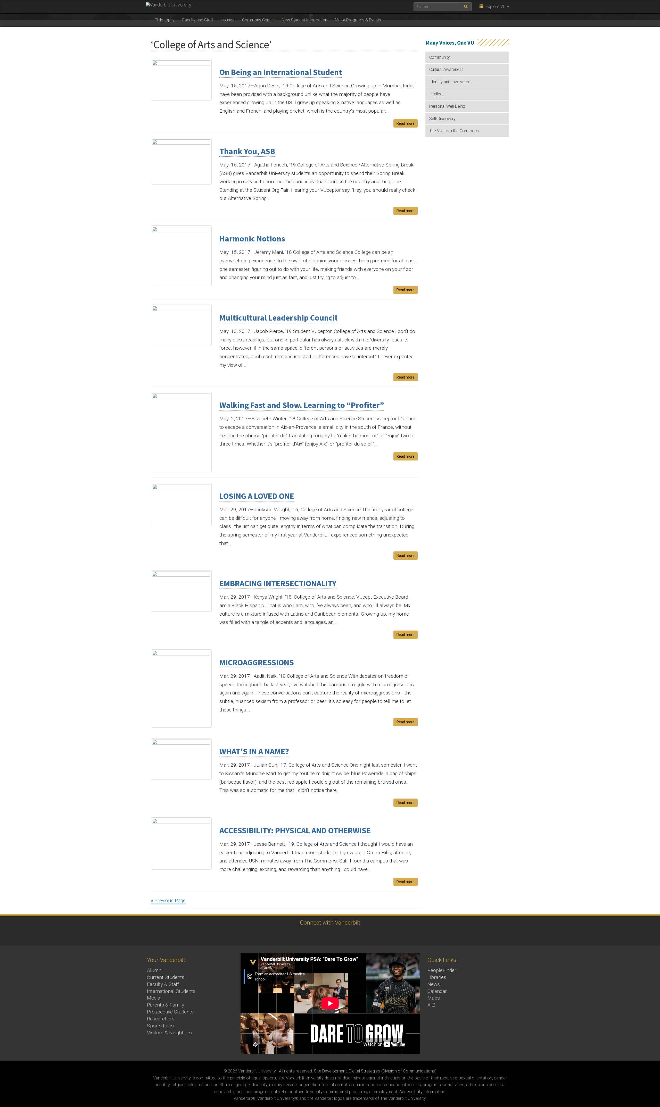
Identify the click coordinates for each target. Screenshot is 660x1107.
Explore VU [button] (495, 6)
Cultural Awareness (446, 69)
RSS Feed (378, 935)
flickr (336, 935)
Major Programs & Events (358, 20)
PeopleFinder (441, 970)
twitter (279, 935)
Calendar (437, 991)
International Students (171, 991)
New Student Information (304, 20)
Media (153, 998)
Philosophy (165, 20)
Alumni (154, 970)
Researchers (161, 1019)
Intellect (436, 93)
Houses (227, 20)
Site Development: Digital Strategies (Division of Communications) (375, 1071)
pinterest (350, 935)
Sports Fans (160, 1026)
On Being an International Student (280, 72)
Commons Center (258, 20)
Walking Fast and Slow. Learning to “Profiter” (301, 405)
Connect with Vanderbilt (330, 922)
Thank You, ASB (247, 151)
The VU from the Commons (454, 130)
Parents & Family (165, 1005)
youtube (321, 935)
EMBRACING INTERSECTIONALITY (277, 583)
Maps (433, 998)
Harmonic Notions (252, 238)
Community (439, 57)
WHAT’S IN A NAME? (254, 751)
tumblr (364, 935)
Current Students (165, 977)
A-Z (431, 1005)
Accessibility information (422, 1091)
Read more (406, 123)
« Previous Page (168, 900)
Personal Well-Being (447, 106)
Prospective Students (170, 1012)
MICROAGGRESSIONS (256, 662)
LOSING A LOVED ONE (256, 496)
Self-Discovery (442, 118)
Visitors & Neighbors (169, 1033)
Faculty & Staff (163, 984)
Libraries (436, 977)
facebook (293, 935)
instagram (307, 935)
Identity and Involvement (451, 81)
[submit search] (466, 6)
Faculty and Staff (197, 20)
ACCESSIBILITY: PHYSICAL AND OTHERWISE (295, 830)
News (433, 984)
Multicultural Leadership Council (278, 318)
